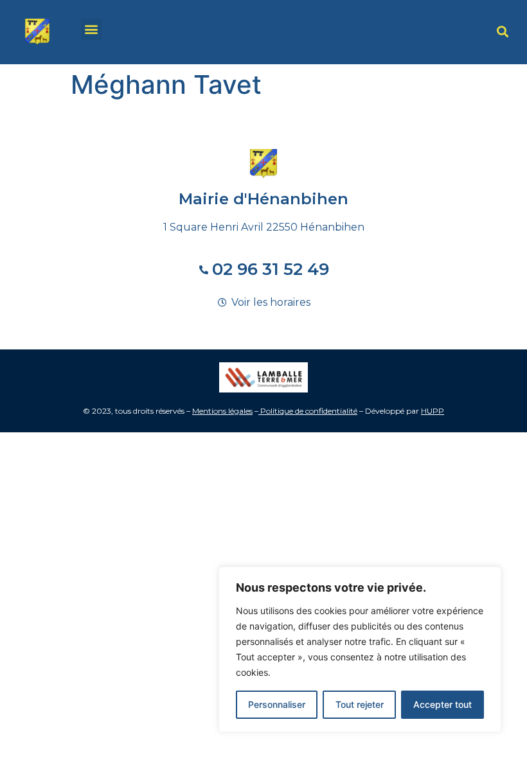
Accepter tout (442, 704)
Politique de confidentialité (308, 411)
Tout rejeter (359, 704)
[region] (360, 649)
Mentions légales (222, 411)
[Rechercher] (503, 32)
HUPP (432, 411)
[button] (91, 29)
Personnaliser (276, 704)
